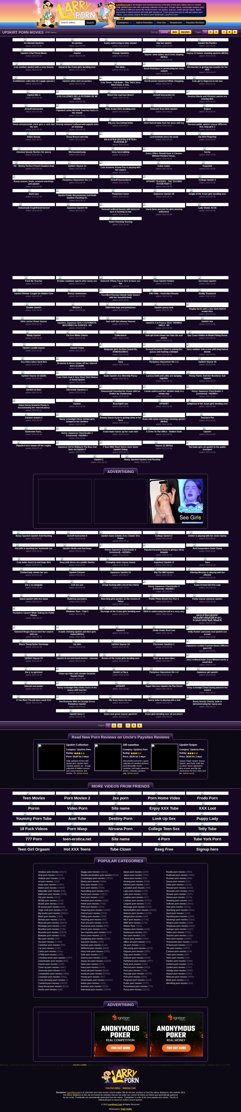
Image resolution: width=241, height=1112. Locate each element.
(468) (135, 916)
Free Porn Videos (113, 1088)
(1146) (94, 923)
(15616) (179, 884)
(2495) (179, 973)
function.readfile (79, 1065)
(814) (51, 907)
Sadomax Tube (129, 1088)
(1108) (51, 878)
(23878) (51, 919)
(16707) (137, 973)
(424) (179, 983)
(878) (137, 942)
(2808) (95, 948)
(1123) (179, 964)
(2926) (180, 926)
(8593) (95, 970)
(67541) (95, 973)
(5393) (178, 932)
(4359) (92, 942)
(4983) (179, 872)
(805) (95, 926)
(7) (53, 980)
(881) (179, 900)
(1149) (178, 913)
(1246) (134, 945)
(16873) (178, 948)
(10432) (95, 910)
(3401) (179, 904)
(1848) (136, 872)
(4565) (180, 875)
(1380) (50, 916)
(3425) (136, 967)
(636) (52, 891)
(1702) (135, 891)
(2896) (136, 951)
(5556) (93, 888)
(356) (177, 954)
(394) (136, 888)
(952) (52, 970)
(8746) (53, 910)
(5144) (94, 945)
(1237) (179, 929)
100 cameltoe (131, 744)
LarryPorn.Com (123, 5)
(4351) (92, 897)
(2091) (95, 951)
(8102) (179, 888)
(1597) (136, 884)
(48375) (52, 872)
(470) (92, 964)
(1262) (179, 935)
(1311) (50, 951)
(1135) (136, 929)
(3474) (179, 897)
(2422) (51, 964)
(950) (95, 891)
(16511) (178, 907)
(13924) (97, 878)
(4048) (136, 881)
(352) (178, 958)
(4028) (93, 967)
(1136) (52, 929)
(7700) (93, 904)
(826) (92, 884)
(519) (179, 951)
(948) (50, 989)
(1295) (49, 948)
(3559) (180, 891)
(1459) (93, 916)
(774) (138, 986)
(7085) (136, 875)
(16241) (136, 989)
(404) (49, 938)
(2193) (52, 894)
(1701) (137, 907)
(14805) (51, 888)
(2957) (138, 961)
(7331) (180, 919)
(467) (93, 977)
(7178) (137, 904)
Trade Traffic (126, 1109)
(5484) (179, 961)
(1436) (51, 904)
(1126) (93, 983)
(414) (177, 980)
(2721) (51, 900)
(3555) (180, 977)
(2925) (94, 929)
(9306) (135, 977)
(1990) (136, 938)
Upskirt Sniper (188, 744)
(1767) (179, 967)
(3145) (95, 938)
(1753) (135, 923)
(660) (53, 961)
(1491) (51, 954)
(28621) (53, 913)
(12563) (96, 989)
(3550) (94, 986)
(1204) (180, 916)
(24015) (52, 983)
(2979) (132, 926)
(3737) (136, 983)
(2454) (180, 910)
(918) (96, 932)
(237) (178, 881)
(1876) (138, 948)
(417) (136, 897)
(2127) (179, 894)
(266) (134, 935)
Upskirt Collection (77, 744)
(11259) (137, 913)
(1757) (55, 958)
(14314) (137, 900)
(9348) (93, 881)
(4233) (100, 875)
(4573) (49, 897)
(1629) (95, 900)
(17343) (50, 942)
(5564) (135, 954)
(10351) (97, 980)
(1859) (53, 973)
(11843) (96, 961)
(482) (135, 932)
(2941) (52, 977)
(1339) (135, 970)
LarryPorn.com (74, 8)
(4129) (52, 935)
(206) (51, 945)
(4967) (52, 967)
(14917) (94, 894)
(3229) (94, 958)
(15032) (139, 910)
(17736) (136, 919)
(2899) (179, 970)
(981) (94, 919)
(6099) (136, 958)
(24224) (50, 875)
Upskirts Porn (84, 749)
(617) (92, 954)
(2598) (179, 923)
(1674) (92, 907)
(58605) (52, 923)
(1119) (49, 881)
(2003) (94, 913)
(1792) (52, 926)
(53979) (52, 932)
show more (82, 773)
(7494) (135, 894)
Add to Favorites (144, 22)
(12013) (182, 942)
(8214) (53, 986)
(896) (179, 878)
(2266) (135, 964)
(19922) (94, 872)
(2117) (179, 945)
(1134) (137, 980)
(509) (135, 878)
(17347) (51, 884)
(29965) (178, 938)
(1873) (93, 935)
